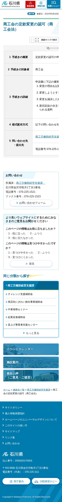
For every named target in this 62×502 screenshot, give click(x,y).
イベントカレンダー (20, 349)
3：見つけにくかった (21, 257)
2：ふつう (36, 233)
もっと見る (32, 333)
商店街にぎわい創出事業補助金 (25, 301)
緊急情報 (30, 6)
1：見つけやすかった (21, 252)
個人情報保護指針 (15, 413)
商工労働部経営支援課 (30, 183)
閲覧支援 (41, 6)
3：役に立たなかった (21, 238)
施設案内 (13, 362)
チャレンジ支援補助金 (20, 294)
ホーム (6, 389)
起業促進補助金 (16, 317)
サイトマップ (12, 431)
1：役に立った (17, 233)
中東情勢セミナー (18, 309)
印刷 (32, 13)
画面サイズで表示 (49, 40)
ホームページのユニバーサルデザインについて (31, 419)
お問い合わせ (12, 443)
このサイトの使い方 (16, 425)
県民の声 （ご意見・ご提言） (20, 375)
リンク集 (10, 437)
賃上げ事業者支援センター (23, 324)
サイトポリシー (13, 407)
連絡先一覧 (18, 389)
